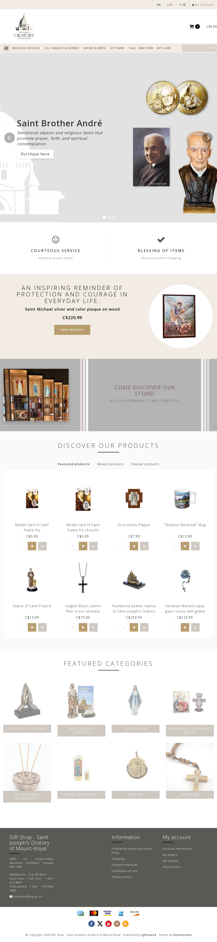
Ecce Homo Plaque (134, 524)
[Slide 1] (104, 217)
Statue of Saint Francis (32, 606)
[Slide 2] (108, 217)
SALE (132, 48)
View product (72, 330)
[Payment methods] (80, 913)
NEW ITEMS (146, 48)
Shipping (118, 858)
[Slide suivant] (207, 137)
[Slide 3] (112, 217)
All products (171, 867)
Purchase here (35, 153)
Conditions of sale (125, 871)
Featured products (74, 464)
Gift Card (164, 48)
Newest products (110, 464)
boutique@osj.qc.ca (27, 896)
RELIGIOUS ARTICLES (26, 48)
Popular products (145, 464)
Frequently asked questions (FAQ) (132, 851)
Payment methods (125, 865)
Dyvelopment (182, 934)
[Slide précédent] (9, 137)
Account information (178, 848)
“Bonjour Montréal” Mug (185, 524)
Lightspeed (148, 934)
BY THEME (117, 48)
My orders (170, 855)
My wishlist (170, 861)
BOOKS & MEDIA (95, 48)
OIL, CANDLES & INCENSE (62, 48)
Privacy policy (122, 877)
